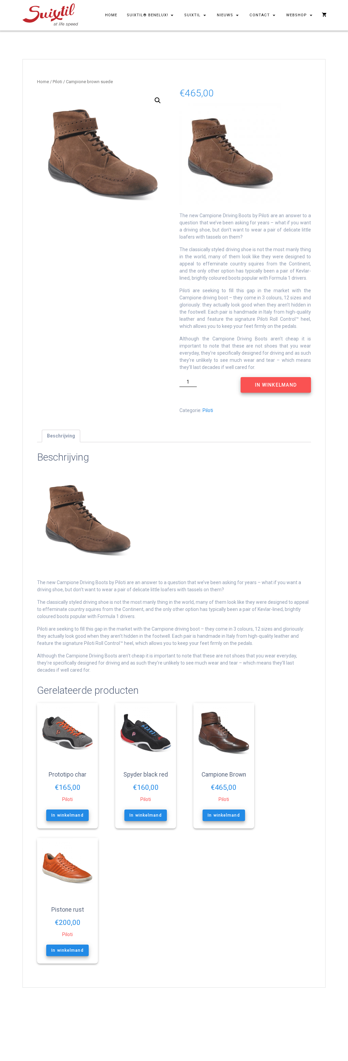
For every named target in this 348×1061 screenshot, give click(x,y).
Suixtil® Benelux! (147, 15)
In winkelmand (276, 385)
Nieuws (225, 15)
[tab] (61, 436)
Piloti (57, 81)
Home (111, 15)
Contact (259, 15)
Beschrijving (61, 436)
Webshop (296, 15)
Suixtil (192, 15)
